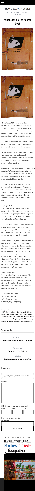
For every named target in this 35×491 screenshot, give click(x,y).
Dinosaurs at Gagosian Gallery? (20, 486)
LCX (21, 319)
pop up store (28, 321)
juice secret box (18, 316)
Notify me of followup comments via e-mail (15, 406)
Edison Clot (24, 312)
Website (26, 408)
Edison (18, 312)
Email (14, 408)
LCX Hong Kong (9, 321)
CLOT (3, 312)
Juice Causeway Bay (25, 314)
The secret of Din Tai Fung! (17, 349)
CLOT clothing (10, 312)
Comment (4, 381)
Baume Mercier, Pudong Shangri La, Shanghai (17, 340)
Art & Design (20, 483)
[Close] (4, 453)
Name (3, 408)
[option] (17, 338)
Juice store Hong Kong (12, 319)
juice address (14, 314)
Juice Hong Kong (6, 316)
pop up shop (19, 321)
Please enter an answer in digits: (10, 418)
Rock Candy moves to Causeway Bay (17, 357)
